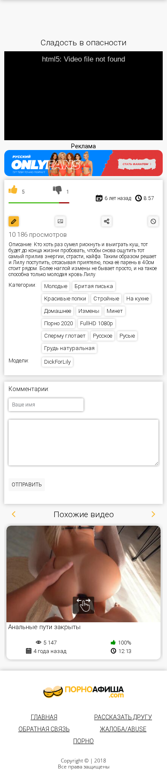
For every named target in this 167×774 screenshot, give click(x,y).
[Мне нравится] (13, 192)
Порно (83, 741)
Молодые (55, 286)
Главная (44, 717)
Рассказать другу (123, 717)
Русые (127, 336)
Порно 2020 (58, 323)
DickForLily (57, 362)
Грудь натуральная (69, 348)
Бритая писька (94, 286)
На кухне (137, 298)
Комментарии (28, 389)
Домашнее (57, 311)
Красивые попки (65, 298)
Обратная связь (44, 729)
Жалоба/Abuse (123, 729)
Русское (102, 336)
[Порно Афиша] (83, 692)
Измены (88, 311)
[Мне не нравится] (57, 192)
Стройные (106, 298)
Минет (115, 311)
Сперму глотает (65, 336)
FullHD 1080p (96, 323)
